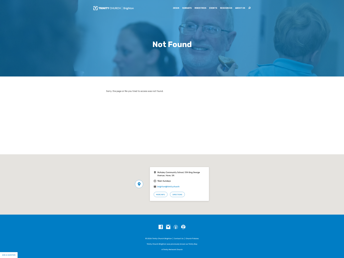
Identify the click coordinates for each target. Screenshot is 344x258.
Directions (177, 195)
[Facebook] (161, 227)
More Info (160, 195)
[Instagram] (168, 227)
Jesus (176, 8)
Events (213, 8)
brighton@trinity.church (168, 186)
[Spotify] (183, 227)
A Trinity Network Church (172, 249)
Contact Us (179, 238)
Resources (226, 8)
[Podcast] (176, 227)
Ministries (200, 8)
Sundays (187, 8)
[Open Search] (249, 8)
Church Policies (192, 238)
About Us (240, 8)
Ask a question (8, 255)
